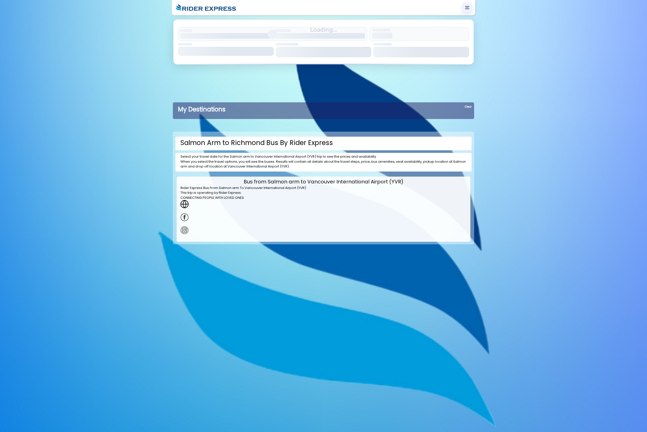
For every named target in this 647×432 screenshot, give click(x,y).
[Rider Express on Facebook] (323, 217)
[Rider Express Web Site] (323, 204)
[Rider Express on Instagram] (323, 230)
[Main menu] (467, 8)
